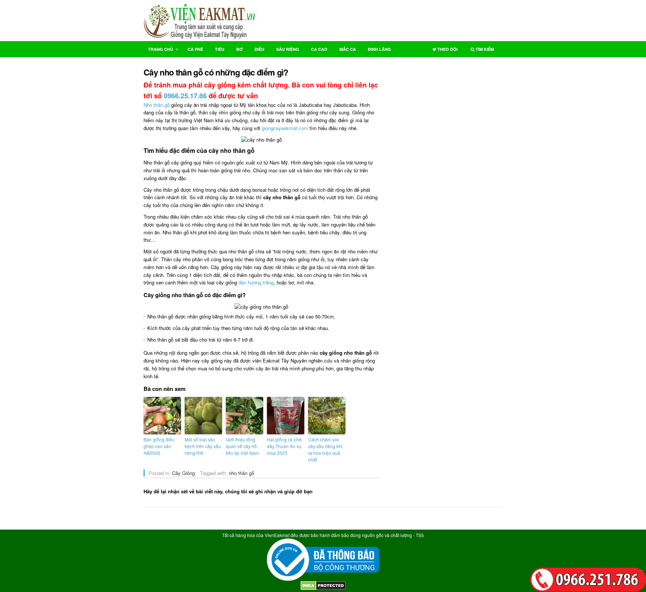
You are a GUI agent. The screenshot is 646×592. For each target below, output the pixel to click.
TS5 (420, 535)
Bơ (239, 49)
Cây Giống (183, 473)
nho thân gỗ (241, 473)
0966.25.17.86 (185, 96)
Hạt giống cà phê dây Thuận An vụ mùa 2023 (284, 446)
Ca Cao (319, 49)
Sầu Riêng (287, 49)
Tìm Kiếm (480, 50)
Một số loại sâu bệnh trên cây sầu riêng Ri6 (203, 446)
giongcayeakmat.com (285, 128)
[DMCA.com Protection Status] (323, 588)
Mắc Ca (347, 49)
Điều (259, 49)
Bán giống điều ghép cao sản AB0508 (159, 446)
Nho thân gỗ (157, 104)
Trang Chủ (158, 50)
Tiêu (219, 49)
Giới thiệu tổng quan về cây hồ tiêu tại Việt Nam (242, 446)
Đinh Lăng (379, 49)
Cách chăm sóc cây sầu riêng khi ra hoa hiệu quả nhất (325, 449)
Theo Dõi (443, 50)
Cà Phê (195, 49)
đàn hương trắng (256, 282)
